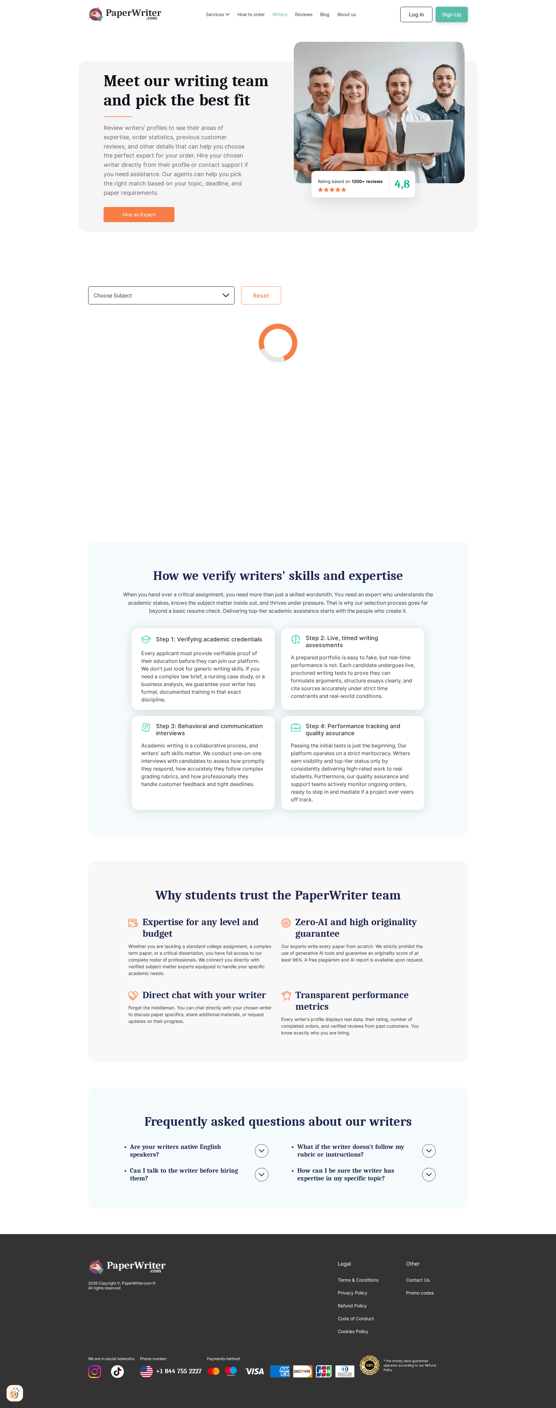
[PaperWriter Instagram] (94, 1372)
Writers (280, 14)
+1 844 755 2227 (179, 1371)
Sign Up (451, 14)
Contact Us (418, 1280)
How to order (251, 14)
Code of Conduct (356, 1318)
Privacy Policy (352, 1292)
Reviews (303, 14)
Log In (416, 14)
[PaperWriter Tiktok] (117, 1372)
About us (346, 14)
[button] (218, 15)
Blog (324, 14)
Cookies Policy (353, 1331)
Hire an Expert (139, 215)
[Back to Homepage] (124, 14)
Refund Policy (352, 1305)
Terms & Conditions (358, 1280)
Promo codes (420, 1292)
